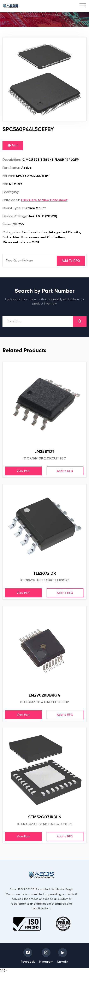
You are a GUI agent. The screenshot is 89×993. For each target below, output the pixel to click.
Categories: (11, 232)
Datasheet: (11, 200)
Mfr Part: (8, 176)
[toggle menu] (80, 6)
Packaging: (10, 192)
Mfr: (5, 184)
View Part (23, 471)
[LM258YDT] (44, 404)
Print (14, 145)
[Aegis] (10, 6)
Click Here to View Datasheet (44, 200)
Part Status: (11, 168)
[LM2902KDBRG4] (44, 647)
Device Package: (15, 216)
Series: (7, 224)
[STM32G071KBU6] (44, 769)
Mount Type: (12, 208)
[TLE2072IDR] (44, 526)
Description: (11, 160)
